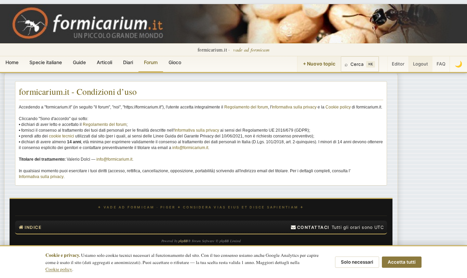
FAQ (441, 64)
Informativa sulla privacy (294, 107)
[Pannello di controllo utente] (383, 64)
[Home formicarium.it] (233, 23)
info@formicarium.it (190, 147)
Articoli (104, 62)
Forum (151, 62)
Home (11, 62)
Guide (79, 62)
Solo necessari (357, 262)
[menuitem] (310, 227)
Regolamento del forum (246, 107)
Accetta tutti (402, 262)
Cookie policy (338, 107)
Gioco (175, 62)
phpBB (183, 240)
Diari (128, 62)
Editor (398, 64)
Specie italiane (45, 62)
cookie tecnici (61, 136)
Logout (420, 64)
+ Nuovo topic (319, 64)
